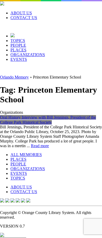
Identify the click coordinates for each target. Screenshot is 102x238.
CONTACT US (23, 17)
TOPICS (17, 40)
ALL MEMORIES (26, 154)
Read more (40, 146)
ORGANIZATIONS (27, 54)
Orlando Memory (14, 77)
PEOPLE (18, 45)
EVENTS (18, 59)
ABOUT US (21, 13)
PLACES (18, 50)
